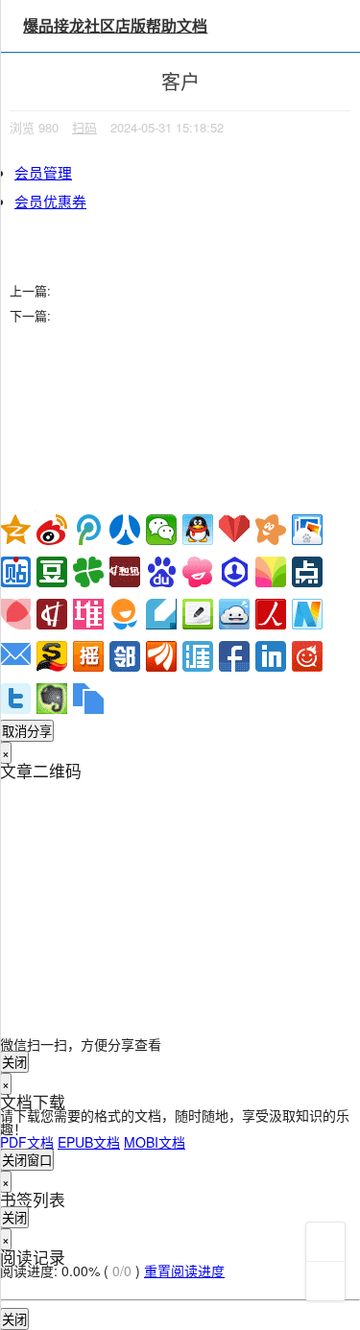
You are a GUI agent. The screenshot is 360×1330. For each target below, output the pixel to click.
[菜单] (325, 1242)
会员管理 (43, 172)
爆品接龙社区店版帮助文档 (115, 25)
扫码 (84, 127)
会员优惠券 (50, 201)
